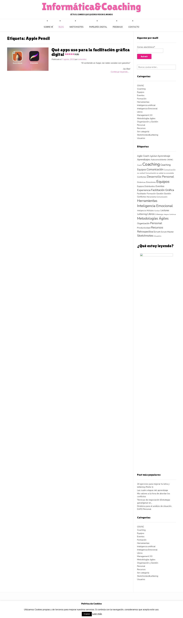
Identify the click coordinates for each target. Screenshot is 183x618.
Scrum (156, 231)
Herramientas (143, 102)
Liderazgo (159, 214)
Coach (139, 165)
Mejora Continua (170, 214)
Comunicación (155, 169)
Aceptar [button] (86, 614)
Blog (61, 27)
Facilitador (141, 193)
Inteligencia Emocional (147, 108)
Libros (140, 112)
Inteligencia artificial (146, 105)
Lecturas (165, 210)
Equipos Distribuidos (146, 186)
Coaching (141, 88)
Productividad (143, 227)
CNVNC (140, 85)
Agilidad (153, 156)
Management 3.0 (144, 115)
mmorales (82, 59)
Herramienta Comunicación (157, 197)
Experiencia (143, 190)
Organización (143, 223)
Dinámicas (141, 182)
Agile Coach (143, 156)
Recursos (141, 128)
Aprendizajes (143, 159)
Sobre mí (48, 27)
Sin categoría (143, 131)
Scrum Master (167, 231)
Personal (141, 125)
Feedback (118, 27)
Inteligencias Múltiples (145, 210)
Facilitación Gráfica (162, 190)
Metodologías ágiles (146, 118)
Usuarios (141, 138)
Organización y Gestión (147, 121)
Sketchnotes (76, 27)
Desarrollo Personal (160, 177)
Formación (141, 98)
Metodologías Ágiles (153, 218)
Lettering (142, 214)
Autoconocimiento (158, 159)
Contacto (133, 27)
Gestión (159, 193)
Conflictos (141, 177)
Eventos (140, 95)
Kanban (157, 211)
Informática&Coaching (91, 6)
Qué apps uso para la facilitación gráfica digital (90, 52)
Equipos (140, 92)
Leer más (97, 613)
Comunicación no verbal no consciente (159, 173)
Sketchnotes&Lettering (147, 135)
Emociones (151, 182)
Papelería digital (98, 27)
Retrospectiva (145, 231)
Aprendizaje (163, 156)
